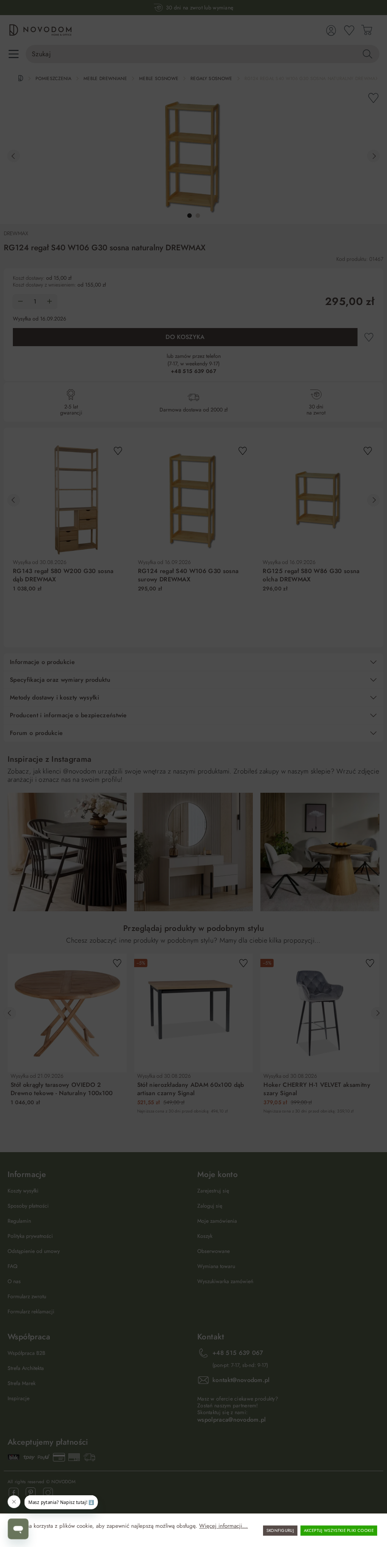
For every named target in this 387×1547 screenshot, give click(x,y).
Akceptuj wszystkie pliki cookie (339, 1530)
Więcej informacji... (223, 1526)
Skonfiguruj (280, 1530)
